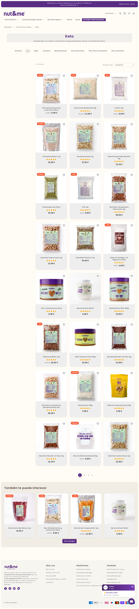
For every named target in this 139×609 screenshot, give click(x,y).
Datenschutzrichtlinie (83, 576)
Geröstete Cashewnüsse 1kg (51, 257)
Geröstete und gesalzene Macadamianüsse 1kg (51, 406)
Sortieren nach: (108, 65)
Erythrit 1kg (119, 108)
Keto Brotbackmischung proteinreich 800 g (51, 109)
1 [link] (79, 475)
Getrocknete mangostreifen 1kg (86, 528)
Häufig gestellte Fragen (115, 572)
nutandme (13, 602)
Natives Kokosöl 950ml (85, 308)
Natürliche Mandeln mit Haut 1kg (51, 456)
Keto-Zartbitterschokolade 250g (85, 456)
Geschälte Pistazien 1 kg (85, 257)
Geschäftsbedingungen (84, 572)
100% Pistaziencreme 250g (85, 357)
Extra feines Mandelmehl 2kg (85, 108)
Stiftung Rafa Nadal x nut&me (56, 579)
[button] (120, 13)
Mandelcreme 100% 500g (119, 308)
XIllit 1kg (85, 207)
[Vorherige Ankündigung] (44, 4)
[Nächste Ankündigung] (94, 4)
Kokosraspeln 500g (85, 405)
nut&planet (50, 582)
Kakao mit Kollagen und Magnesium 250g (119, 259)
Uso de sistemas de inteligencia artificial (90, 585)
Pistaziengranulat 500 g (51, 207)
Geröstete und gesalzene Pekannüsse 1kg (119, 208)
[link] (69, 541)
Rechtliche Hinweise (83, 569)
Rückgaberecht (112, 579)
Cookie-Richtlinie (82, 579)
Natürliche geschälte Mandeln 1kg (119, 157)
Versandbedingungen (114, 576)
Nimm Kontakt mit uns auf (115, 569)
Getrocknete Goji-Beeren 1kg (19, 528)
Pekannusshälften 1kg (51, 357)
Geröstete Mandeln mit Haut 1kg (119, 357)
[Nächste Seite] (91, 475)
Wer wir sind (50, 569)
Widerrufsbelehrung (113, 582)
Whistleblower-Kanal (83, 582)
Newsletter (124, 4)
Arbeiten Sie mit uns (53, 572)
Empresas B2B (51, 576)
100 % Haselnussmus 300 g (51, 308)
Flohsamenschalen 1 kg (51, 156)
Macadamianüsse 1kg (85, 156)
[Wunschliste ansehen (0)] (124, 13)
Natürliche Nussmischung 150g (119, 405)
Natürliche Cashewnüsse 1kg (119, 456)
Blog (133, 4)
